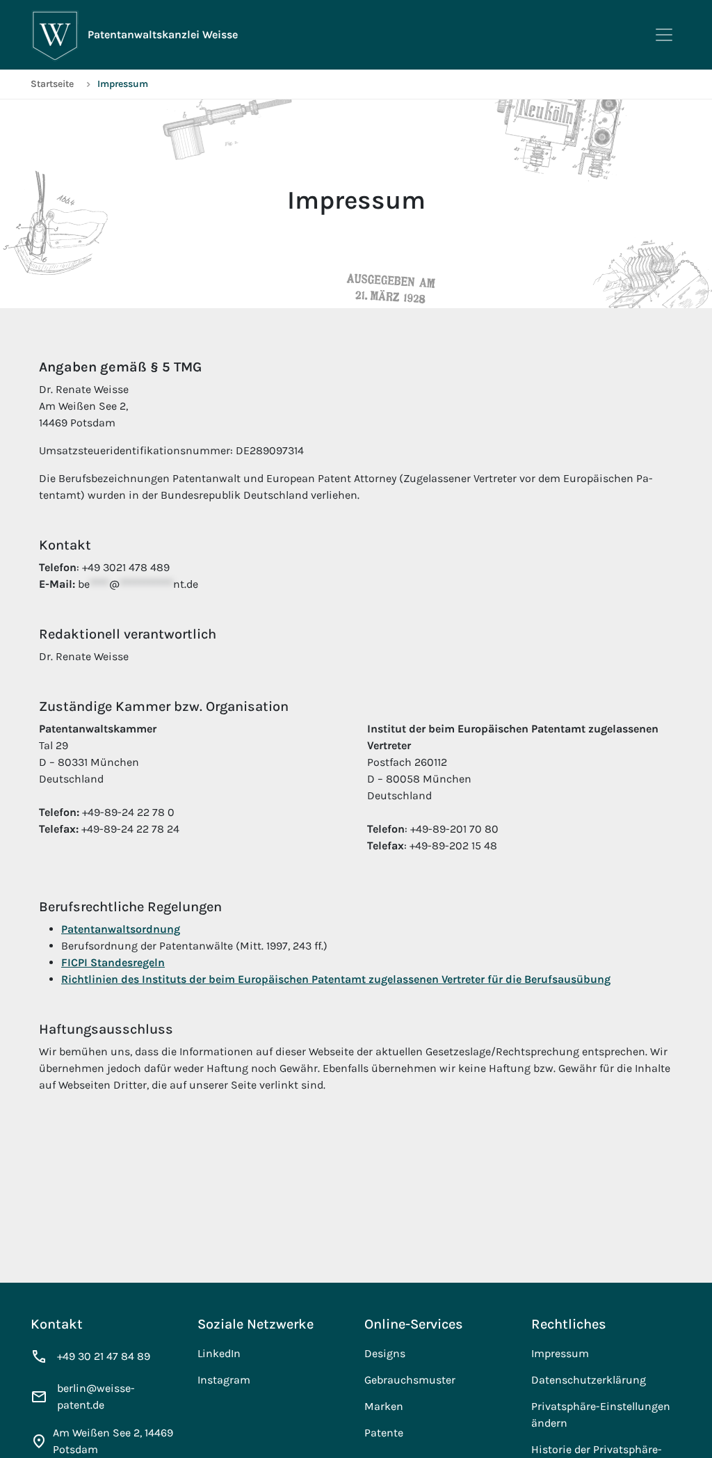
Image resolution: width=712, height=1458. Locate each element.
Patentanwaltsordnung (120, 929)
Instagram (223, 1379)
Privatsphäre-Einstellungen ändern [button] (600, 1414)
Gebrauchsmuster (409, 1379)
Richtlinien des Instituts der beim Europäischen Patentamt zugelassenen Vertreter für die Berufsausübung (335, 979)
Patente (383, 1432)
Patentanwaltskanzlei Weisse (163, 34)
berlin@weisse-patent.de (96, 1396)
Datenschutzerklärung (588, 1379)
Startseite (52, 84)
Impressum (560, 1353)
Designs (384, 1353)
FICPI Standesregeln (113, 962)
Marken (383, 1406)
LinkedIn (219, 1353)
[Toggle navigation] (664, 35)
